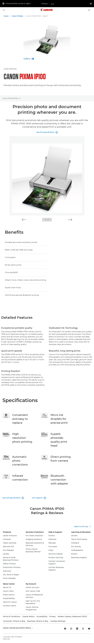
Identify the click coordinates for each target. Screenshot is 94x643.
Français (44, 4)
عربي (52, 4)
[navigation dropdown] (89, 10)
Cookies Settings (57, 621)
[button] (24, 219)
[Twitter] (83, 629)
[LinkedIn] (77, 629)
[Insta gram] (71, 629)
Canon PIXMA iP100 (10, 98)
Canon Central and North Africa (17, 628)
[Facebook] (65, 629)
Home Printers (10, 69)
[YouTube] (89, 629)
